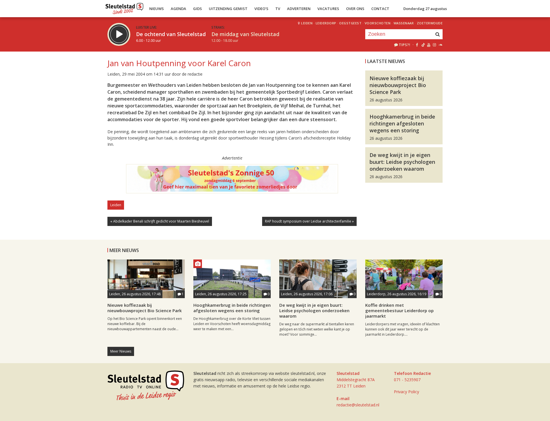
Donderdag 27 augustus (425, 8)
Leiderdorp (326, 23)
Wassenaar (404, 23)
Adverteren (299, 8)
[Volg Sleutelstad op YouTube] (428, 44)
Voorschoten (378, 23)
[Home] (124, 7)
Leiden (307, 23)
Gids (197, 8)
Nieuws (156, 8)
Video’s (261, 8)
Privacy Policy (406, 391)
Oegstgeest (350, 23)
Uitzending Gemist (228, 8)
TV (277, 8)
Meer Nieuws (120, 351)
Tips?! (404, 44)
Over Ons (355, 8)
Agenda (178, 8)
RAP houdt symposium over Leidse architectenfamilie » (309, 221)
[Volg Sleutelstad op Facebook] (417, 44)
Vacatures (328, 8)
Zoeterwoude (430, 23)
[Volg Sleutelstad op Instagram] (434, 44)
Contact (380, 8)
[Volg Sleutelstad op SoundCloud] (440, 44)
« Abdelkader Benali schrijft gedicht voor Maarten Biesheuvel (159, 221)
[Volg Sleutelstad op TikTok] (423, 44)
